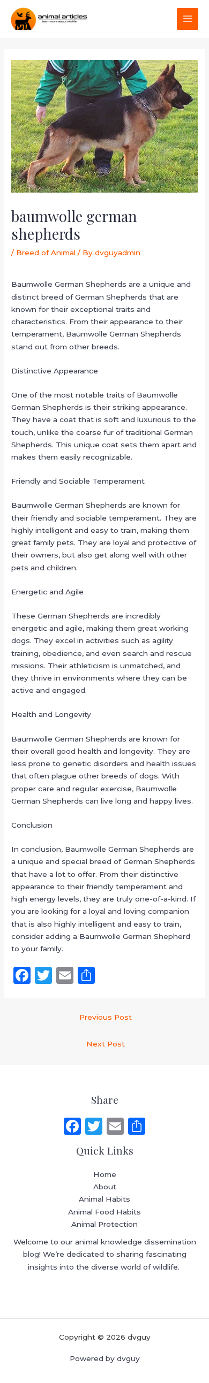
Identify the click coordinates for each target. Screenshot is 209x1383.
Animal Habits (104, 1199)
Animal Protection (104, 1224)
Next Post (105, 1044)
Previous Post (105, 1017)
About (104, 1186)
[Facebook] (72, 1127)
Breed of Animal (46, 252)
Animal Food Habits (104, 1212)
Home (104, 1174)
